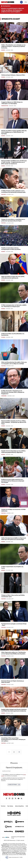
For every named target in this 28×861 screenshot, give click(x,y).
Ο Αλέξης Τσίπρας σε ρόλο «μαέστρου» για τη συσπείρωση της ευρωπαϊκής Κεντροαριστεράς (13, 191)
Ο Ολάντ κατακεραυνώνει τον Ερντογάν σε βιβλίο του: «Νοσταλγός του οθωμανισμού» (13, 305)
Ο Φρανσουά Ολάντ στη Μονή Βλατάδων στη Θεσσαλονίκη (12, 334)
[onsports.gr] (19, 821)
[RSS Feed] (21, 798)
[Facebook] (6, 798)
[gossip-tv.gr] (8, 821)
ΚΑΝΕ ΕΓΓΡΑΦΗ (12, 784)
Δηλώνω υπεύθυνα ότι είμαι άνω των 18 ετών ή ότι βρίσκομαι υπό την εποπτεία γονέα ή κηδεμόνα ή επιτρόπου (13, 779)
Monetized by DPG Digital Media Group (18, 837)
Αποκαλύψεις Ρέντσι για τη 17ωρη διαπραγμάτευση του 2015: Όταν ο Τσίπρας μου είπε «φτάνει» (13, 739)
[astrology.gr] (19, 826)
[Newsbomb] (14, 794)
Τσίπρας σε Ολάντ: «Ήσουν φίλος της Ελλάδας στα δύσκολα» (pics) (13, 595)
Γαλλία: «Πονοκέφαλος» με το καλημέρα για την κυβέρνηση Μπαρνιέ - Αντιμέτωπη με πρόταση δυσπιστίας (13, 46)
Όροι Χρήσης (10, 806)
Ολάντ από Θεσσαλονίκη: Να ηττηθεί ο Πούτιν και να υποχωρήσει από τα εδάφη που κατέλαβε (14, 362)
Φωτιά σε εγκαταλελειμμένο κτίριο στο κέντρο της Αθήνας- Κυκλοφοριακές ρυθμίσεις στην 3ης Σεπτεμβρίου (12, 10)
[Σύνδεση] (21, 2)
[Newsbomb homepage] (7, 2)
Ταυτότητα (3, 806)
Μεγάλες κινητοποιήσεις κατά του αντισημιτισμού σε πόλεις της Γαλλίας (11, 248)
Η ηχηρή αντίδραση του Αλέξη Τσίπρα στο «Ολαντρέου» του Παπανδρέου (11, 102)
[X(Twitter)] (15, 798)
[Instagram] (12, 798)
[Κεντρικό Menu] (26, 2)
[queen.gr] (8, 826)
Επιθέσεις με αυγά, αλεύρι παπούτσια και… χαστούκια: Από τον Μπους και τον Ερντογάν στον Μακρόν (12, 481)
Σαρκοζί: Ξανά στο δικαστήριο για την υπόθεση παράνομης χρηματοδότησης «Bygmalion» (13, 451)
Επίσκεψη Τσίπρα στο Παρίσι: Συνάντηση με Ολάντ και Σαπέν (12, 681)
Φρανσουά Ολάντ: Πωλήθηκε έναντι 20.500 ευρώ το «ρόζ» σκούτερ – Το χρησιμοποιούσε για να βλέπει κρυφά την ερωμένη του (14, 162)
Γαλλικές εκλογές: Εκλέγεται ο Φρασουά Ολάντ (13, 75)
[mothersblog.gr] (8, 831)
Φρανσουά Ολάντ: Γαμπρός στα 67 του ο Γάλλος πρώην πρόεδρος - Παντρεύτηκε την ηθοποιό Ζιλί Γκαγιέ (13, 422)
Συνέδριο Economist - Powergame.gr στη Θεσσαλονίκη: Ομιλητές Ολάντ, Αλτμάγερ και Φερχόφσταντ (12, 392)
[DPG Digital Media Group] (14, 813)
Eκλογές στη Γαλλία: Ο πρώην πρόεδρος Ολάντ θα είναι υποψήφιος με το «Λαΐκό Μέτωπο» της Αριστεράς (14, 132)
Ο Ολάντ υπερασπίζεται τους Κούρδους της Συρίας (12, 567)
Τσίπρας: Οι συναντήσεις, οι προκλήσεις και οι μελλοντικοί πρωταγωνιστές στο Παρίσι (13, 220)
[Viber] (9, 798)
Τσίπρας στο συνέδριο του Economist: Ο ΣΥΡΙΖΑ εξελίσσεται (13, 510)
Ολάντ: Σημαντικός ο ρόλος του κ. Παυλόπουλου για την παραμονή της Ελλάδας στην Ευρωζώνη (13, 653)
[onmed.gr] (19, 831)
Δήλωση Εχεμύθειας (19, 806)
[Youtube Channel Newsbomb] (18, 798)
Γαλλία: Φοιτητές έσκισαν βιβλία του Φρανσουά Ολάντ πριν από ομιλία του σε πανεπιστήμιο (13, 538)
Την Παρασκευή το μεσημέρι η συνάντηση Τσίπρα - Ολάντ (13, 624)
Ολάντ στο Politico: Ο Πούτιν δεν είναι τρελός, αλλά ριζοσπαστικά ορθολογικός (13, 277)
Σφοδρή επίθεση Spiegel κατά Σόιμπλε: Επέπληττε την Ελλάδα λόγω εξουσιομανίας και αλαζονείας (14, 710)
